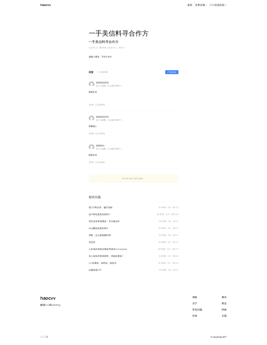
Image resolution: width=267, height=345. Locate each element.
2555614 (100, 145)
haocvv (45, 5)
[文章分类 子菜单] (206, 5)
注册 (135, 178)
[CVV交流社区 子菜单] (226, 5)
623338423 (93, 47)
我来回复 (173, 72)
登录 (126, 178)
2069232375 (102, 82)
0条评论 (101, 104)
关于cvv (114, 47)
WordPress (217, 336)
